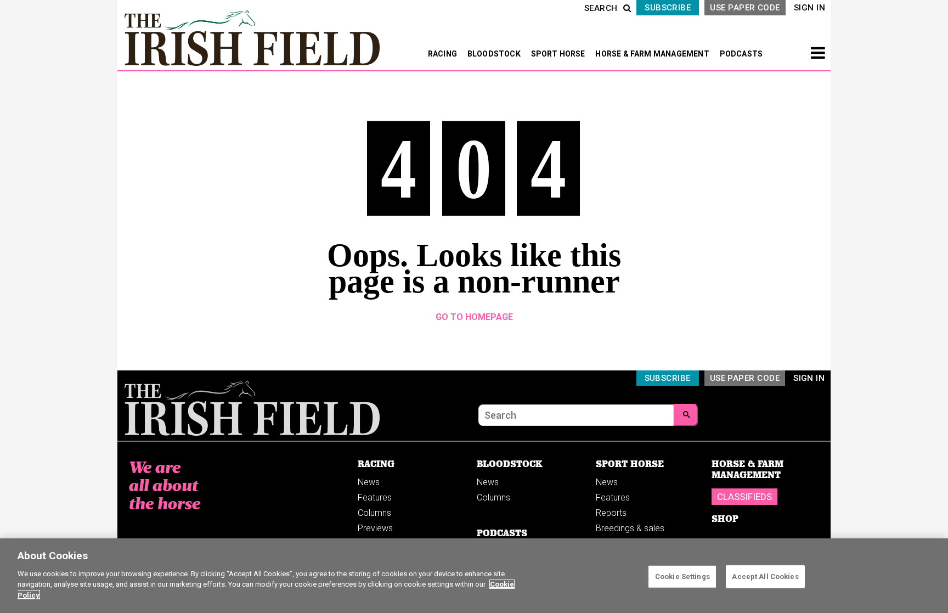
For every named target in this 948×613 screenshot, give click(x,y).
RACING (443, 53)
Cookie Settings (682, 576)
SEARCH (601, 8)
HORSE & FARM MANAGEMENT (653, 53)
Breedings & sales (630, 528)
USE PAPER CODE (745, 8)
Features (375, 497)
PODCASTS (741, 53)
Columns (374, 513)
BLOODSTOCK (494, 53)
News (369, 482)
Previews (375, 528)
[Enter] (686, 415)
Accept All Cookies (765, 576)
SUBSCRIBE (668, 8)
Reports (611, 513)
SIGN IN (809, 8)
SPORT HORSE (559, 53)
